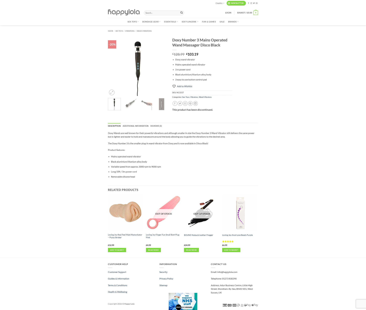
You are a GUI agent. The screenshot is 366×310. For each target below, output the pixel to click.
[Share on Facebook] (175, 103)
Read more (153, 250)
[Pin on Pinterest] (190, 103)
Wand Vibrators (144, 31)
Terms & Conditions (117, 285)
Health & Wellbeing (117, 291)
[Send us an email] (256, 3)
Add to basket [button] (117, 250)
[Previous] (112, 66)
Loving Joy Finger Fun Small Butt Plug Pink (162, 236)
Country (219, 3)
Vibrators (129, 31)
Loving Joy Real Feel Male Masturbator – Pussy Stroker (125, 236)
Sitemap (163, 285)
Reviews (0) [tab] (156, 126)
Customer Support (117, 272)
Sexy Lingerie (189, 21)
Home (110, 31)
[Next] (163, 66)
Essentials (170, 21)
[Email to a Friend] (185, 103)
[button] (236, 3)
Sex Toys (132, 21)
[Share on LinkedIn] (195, 103)
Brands (232, 21)
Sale (222, 21)
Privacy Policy (166, 278)
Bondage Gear (150, 21)
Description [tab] (114, 126)
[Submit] (181, 12)
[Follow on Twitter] (254, 3)
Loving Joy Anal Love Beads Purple (237, 235)
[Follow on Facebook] (248, 3)
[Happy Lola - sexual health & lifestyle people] (124, 12)
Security (163, 272)
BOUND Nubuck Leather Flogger (198, 235)
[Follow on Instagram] (251, 3)
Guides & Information (118, 278)
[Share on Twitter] (180, 103)
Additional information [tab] (136, 126)
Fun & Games (209, 21)
